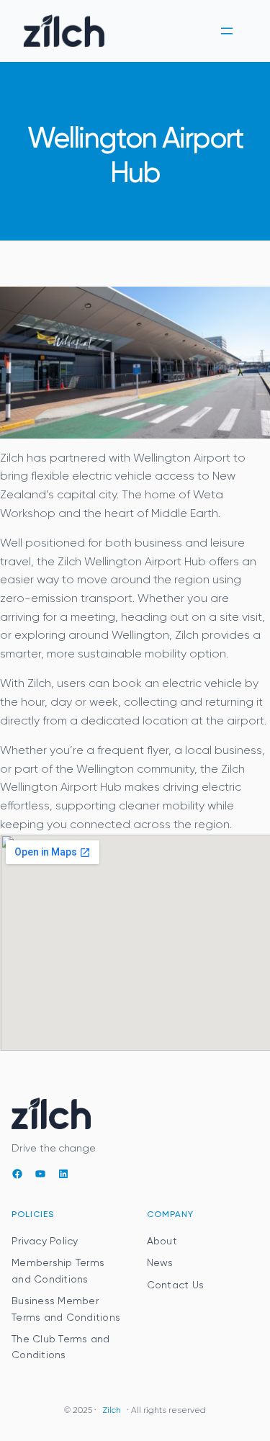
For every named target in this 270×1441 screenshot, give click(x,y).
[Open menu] (226, 31)
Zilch (111, 1410)
